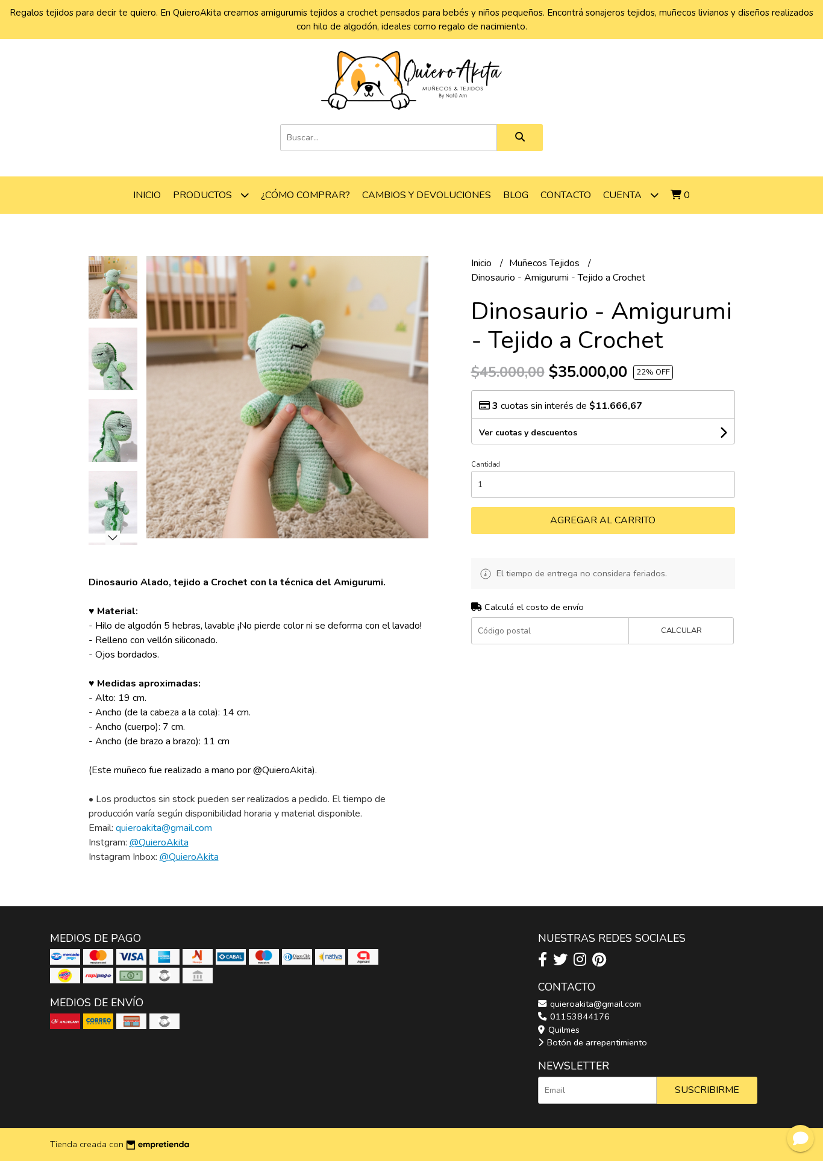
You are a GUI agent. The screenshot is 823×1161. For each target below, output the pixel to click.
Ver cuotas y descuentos (528, 432)
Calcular (681, 630)
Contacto (565, 195)
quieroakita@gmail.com (594, 1004)
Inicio (147, 195)
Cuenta (623, 195)
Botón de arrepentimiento (596, 1042)
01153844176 (579, 1016)
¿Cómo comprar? (305, 195)
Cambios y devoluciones (426, 195)
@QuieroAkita (159, 842)
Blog (515, 195)
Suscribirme (707, 1090)
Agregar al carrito (603, 520)
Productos (203, 195)
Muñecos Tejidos (545, 263)
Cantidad (485, 464)
